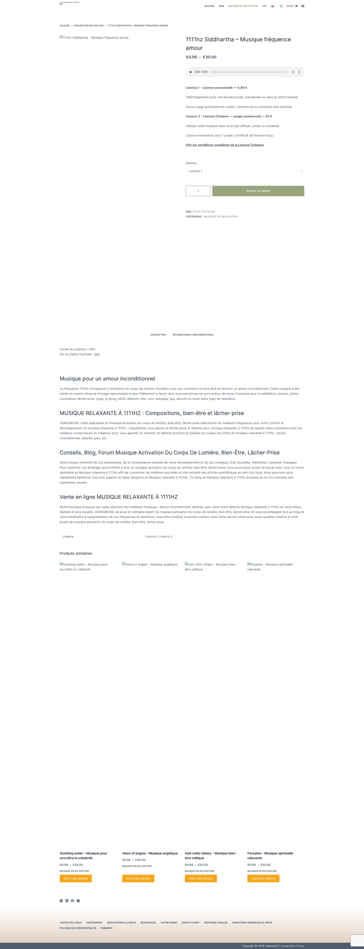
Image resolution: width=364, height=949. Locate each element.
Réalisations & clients (121, 922)
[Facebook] (72, 900)
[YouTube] (61, 900)
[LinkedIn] (66, 900)
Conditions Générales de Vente (252, 922)
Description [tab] (158, 334)
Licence (191, 163)
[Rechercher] (281, 6)
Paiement (106, 928)
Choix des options (76, 878)
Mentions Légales (215, 922)
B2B (221, 6)
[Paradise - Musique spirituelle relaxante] (275, 704)
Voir (97, 354)
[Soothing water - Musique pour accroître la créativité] (88, 704)
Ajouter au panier (258, 191)
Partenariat (94, 922)
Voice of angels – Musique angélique (150, 853)
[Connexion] (302, 6)
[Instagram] (78, 900)
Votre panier (169, 922)
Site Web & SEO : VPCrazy (292, 946)
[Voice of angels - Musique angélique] (150, 704)
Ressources (148, 922)
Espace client (191, 922)
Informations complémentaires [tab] (193, 334)
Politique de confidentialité (78, 928)
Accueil (210, 6)
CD (264, 6)
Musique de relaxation (243, 6)
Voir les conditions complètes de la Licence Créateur (225, 145)
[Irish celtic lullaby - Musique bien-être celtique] (213, 704)
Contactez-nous (71, 922)
